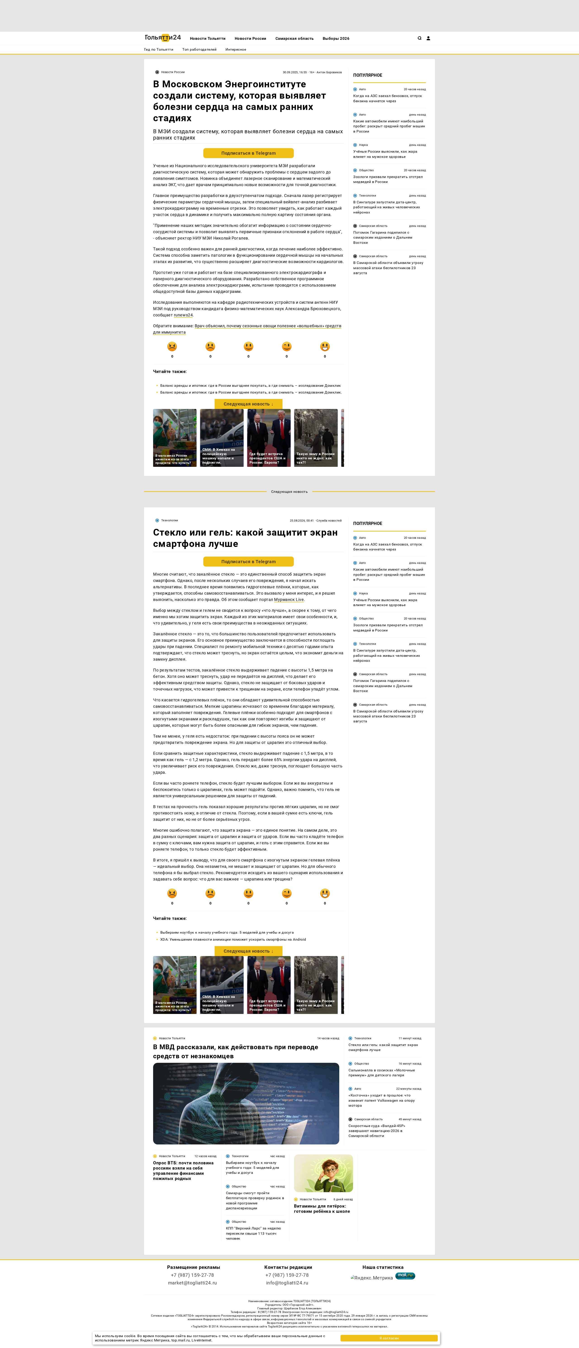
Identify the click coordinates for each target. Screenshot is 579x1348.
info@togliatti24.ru (287, 1283)
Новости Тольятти (172, 1038)
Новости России (173, 72)
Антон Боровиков (329, 72)
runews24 (183, 315)
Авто (362, 89)
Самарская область (373, 226)
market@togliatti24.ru (192, 1283)
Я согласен (389, 1338)
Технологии (367, 195)
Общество (366, 170)
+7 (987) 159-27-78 (192, 1275)
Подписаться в (248, 153)
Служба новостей (329, 520)
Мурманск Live (289, 599)
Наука (363, 145)
